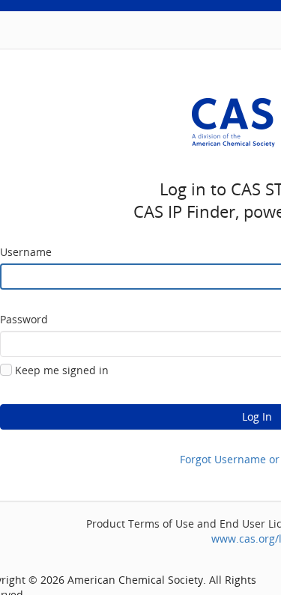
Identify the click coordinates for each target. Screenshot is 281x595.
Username (26, 252)
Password (24, 319)
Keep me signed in (62, 370)
